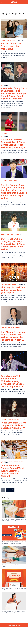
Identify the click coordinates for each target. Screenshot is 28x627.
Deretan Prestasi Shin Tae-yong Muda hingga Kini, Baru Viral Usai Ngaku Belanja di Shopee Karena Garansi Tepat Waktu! (14, 191)
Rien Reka (21, 40)
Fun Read (12, 40)
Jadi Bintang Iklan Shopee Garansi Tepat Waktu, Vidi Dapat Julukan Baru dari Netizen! (12, 470)
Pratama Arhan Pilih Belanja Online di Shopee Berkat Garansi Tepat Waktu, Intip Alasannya (14, 143)
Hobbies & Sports (5, 135)
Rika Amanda (6, 182)
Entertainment (20, 83)
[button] (1, 2)
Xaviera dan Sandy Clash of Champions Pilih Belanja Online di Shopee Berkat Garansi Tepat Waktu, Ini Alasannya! (14, 93)
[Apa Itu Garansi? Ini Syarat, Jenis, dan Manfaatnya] (14, 28)
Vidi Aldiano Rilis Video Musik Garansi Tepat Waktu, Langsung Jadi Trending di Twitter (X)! (13, 336)
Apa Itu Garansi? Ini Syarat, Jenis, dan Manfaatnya (11, 46)
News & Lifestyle (15, 135)
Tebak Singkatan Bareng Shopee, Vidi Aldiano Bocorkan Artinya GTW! (13, 425)
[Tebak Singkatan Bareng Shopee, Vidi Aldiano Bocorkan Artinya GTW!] (14, 407)
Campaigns (12, 83)
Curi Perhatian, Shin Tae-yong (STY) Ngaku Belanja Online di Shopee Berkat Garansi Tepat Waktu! (14, 244)
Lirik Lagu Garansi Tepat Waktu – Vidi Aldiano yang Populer (13, 290)
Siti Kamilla (22, 284)
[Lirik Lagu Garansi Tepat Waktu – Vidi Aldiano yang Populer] (14, 272)
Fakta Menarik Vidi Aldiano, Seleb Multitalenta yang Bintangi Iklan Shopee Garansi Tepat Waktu (12, 381)
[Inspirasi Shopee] (14, 2)
